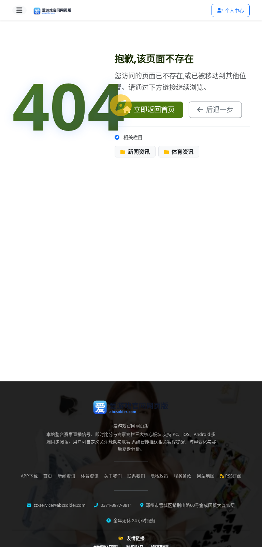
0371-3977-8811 (116, 505)
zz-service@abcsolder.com (59, 505)
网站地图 (206, 476)
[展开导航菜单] (19, 10)
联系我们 (136, 476)
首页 (47, 476)
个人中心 (234, 10)
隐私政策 (159, 476)
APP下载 (29, 476)
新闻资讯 (138, 151)
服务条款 (182, 476)
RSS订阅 (233, 476)
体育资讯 (181, 151)
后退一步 (219, 109)
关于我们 (113, 476)
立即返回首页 (154, 109)
